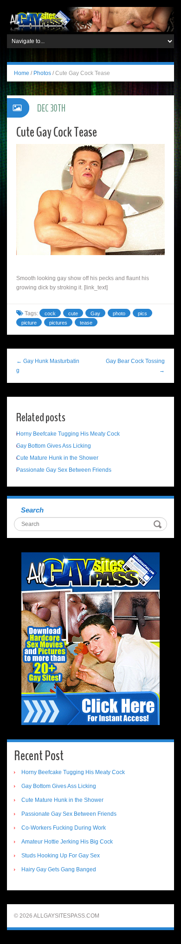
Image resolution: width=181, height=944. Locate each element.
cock (50, 313)
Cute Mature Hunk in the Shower (57, 458)
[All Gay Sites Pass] (90, 19)
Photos (42, 73)
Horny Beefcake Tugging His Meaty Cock (68, 434)
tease (86, 322)
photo (119, 313)
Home (21, 73)
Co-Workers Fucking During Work (63, 828)
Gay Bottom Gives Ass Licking (53, 446)
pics (142, 313)
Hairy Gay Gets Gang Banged (58, 869)
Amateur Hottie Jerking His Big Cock (67, 841)
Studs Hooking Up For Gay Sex (60, 855)
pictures (58, 322)
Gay (95, 313)
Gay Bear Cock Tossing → (135, 366)
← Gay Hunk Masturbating (47, 366)
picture (29, 322)
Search (32, 510)
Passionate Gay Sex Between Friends (63, 470)
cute (73, 313)
